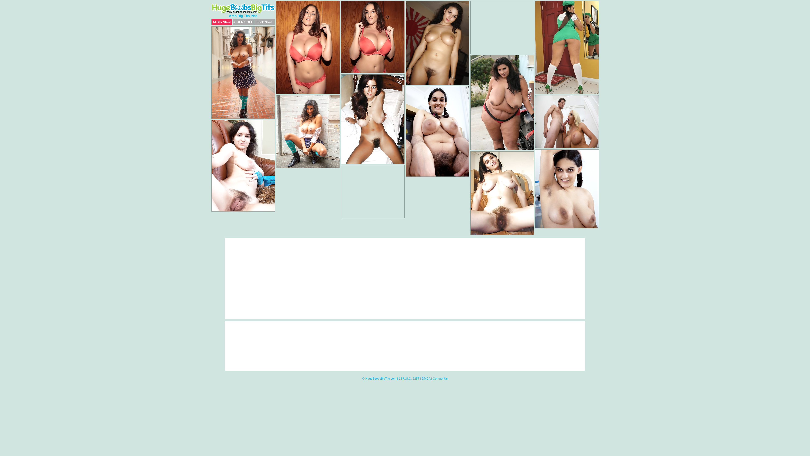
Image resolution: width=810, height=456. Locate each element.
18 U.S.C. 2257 (409, 378)
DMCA (426, 378)
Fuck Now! (264, 22)
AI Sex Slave (222, 22)
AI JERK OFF (243, 22)
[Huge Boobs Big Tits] (243, 8)
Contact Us (440, 378)
